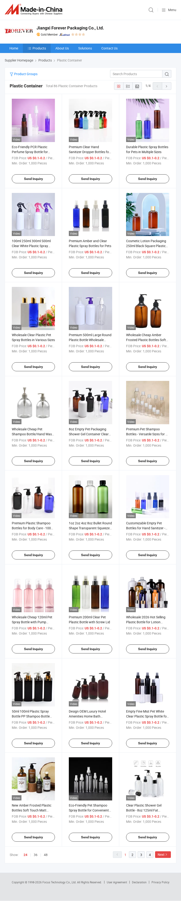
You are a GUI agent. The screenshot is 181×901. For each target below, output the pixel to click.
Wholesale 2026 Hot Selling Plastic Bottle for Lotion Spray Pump (145, 622)
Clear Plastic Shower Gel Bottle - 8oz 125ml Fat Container (143, 810)
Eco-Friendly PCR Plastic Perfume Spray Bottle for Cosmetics (30, 152)
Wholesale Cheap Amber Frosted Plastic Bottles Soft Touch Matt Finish (146, 340)
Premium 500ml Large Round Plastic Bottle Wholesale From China (90, 340)
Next (161, 854)
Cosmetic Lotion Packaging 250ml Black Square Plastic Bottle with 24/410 (146, 246)
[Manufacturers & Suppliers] (34, 9)
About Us (62, 48)
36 (35, 854)
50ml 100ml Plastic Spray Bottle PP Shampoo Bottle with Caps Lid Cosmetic (31, 716)
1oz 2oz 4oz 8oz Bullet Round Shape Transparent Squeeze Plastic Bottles (90, 528)
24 (25, 855)
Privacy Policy (160, 882)
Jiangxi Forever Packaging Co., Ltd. (70, 27)
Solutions (85, 48)
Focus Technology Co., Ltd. (59, 882)
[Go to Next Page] (166, 86)
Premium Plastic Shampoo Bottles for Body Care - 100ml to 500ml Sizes (33, 528)
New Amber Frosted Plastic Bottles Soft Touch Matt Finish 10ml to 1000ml (31, 810)
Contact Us (109, 48)
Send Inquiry (33, 179)
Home (13, 48)
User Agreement (117, 882)
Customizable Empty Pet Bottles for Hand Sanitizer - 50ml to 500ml (145, 528)
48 (46, 854)
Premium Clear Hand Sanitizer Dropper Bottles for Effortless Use (89, 152)
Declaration (139, 882)
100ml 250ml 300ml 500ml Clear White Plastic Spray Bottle (31, 246)
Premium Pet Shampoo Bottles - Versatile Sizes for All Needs (147, 434)
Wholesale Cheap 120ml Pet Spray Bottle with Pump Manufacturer (32, 622)
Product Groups (25, 74)
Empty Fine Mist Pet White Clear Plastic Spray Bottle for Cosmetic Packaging (147, 716)
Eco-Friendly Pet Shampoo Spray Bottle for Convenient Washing (89, 810)
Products (39, 48)
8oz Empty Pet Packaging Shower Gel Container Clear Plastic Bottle (89, 434)
